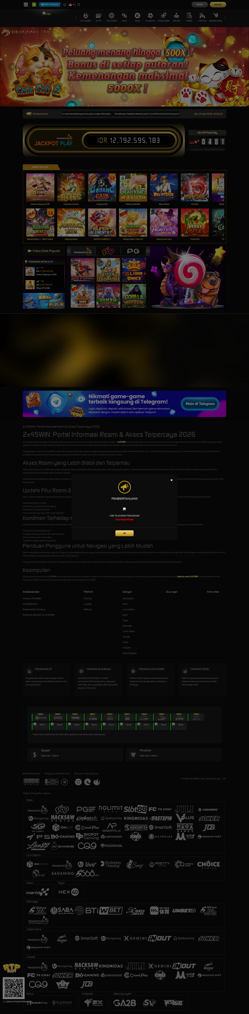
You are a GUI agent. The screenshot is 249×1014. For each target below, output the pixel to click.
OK (124, 533)
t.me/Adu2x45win (124, 519)
